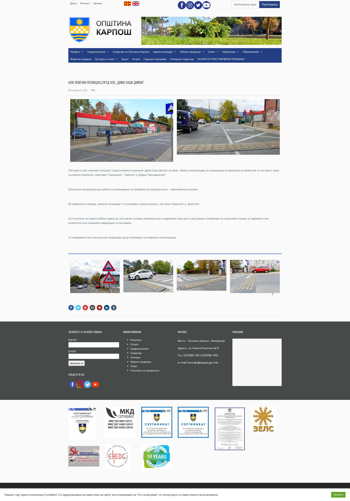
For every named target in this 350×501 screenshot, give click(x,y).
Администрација (163, 52)
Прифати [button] (338, 494)
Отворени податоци (182, 59)
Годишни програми (155, 59)
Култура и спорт (104, 59)
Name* (72, 340)
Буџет (125, 59)
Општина (135, 340)
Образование (251, 52)
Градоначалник (96, 52)
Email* (72, 351)
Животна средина (81, 59)
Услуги (136, 59)
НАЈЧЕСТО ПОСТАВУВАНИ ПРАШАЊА (220, 59)
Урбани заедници (190, 52)
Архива (97, 3)
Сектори (135, 357)
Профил (75, 52)
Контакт (85, 3)
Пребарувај (269, 4)
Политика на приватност (145, 370)
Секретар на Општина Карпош (131, 52)
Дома (73, 3)
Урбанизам (229, 52)
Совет (211, 52)
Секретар (136, 353)
